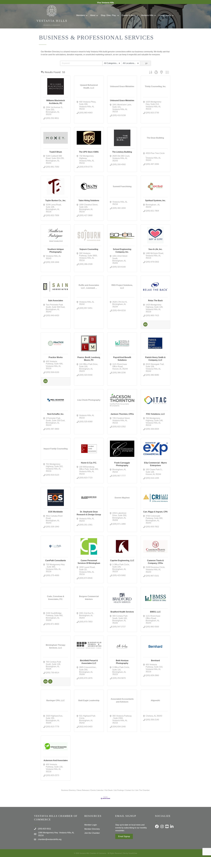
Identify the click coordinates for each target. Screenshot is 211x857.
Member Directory (92, 829)
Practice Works (56, 357)
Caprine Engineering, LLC (122, 560)
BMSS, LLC (155, 612)
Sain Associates (55, 301)
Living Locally (165, 15)
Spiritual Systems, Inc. (155, 200)
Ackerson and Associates (56, 760)
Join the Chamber (92, 833)
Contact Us (129, 790)
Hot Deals (108, 790)
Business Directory (68, 790)
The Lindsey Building (122, 152)
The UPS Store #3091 (89, 152)
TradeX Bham (55, 152)
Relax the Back (155, 301)
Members (80, 15)
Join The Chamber (142, 790)
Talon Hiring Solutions (89, 200)
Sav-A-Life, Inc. (155, 249)
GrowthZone (132, 853)
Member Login (90, 825)
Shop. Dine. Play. (108, 15)
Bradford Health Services (122, 612)
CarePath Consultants (55, 560)
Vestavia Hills (147, 15)
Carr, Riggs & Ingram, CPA (155, 512)
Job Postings (119, 790)
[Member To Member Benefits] (145, 326)
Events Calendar (97, 790)
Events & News (129, 15)
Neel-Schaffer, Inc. (55, 414)
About (92, 15)
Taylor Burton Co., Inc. (55, 200)
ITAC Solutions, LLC (155, 414)
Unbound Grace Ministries (122, 100)
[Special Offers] (50, 683)
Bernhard (155, 660)
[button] (42, 72)
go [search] (146, 63)
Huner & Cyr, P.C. (89, 463)
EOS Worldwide (55, 512)
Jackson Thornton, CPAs (122, 414)
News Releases (83, 790)
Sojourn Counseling (88, 249)
